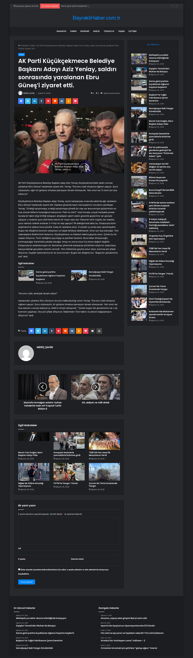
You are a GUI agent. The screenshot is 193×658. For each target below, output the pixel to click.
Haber (73, 31)
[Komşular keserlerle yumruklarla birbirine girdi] (69, 441)
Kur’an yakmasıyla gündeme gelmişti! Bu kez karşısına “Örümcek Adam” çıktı (161, 152)
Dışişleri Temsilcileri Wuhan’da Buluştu (159, 70)
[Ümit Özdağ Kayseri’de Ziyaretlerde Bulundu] (139, 302)
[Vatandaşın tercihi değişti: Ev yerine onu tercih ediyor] (139, 167)
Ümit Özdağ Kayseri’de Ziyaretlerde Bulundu (161, 300)
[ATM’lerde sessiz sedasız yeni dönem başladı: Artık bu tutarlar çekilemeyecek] (139, 206)
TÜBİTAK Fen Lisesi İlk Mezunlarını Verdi (99, 454)
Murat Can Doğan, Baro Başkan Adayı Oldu (30, 454)
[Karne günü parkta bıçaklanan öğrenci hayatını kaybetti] (26, 275)
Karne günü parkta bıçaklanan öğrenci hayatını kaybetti (85, 6)
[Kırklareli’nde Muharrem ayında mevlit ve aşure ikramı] (139, 315)
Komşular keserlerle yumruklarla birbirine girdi (67, 454)
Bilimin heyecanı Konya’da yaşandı (158, 179)
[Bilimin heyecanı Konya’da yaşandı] (139, 181)
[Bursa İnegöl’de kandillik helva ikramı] (139, 194)
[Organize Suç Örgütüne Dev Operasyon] (139, 239)
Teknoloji (109, 31)
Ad (20, 548)
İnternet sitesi (77, 559)
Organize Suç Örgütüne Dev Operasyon (161, 237)
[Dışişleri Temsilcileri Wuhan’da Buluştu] (139, 72)
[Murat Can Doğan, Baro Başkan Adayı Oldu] (33, 441)
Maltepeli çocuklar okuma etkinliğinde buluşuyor (159, 58)
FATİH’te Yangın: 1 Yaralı (66, 483)
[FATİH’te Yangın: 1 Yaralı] (69, 472)
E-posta (22, 559)
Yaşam (121, 31)
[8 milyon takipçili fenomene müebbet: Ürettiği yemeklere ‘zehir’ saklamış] (139, 223)
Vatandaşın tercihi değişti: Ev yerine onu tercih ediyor (159, 166)
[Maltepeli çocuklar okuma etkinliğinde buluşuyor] (139, 59)
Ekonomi (84, 31)
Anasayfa (61, 31)
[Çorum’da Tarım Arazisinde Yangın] (104, 472)
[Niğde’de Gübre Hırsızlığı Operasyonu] (33, 472)
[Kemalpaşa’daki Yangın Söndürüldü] (79, 275)
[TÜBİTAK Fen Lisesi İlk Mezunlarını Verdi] (104, 441)
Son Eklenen (153, 44)
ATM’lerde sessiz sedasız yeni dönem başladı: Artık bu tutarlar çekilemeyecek (162, 207)
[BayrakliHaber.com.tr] (96, 17)
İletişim (132, 31)
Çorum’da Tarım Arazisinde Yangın (103, 484)
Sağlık (96, 31)
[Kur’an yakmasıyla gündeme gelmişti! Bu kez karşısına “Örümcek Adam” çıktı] (139, 151)
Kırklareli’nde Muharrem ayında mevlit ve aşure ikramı (161, 314)
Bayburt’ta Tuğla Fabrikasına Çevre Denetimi (158, 97)
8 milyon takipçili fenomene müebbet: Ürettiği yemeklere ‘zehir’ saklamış (162, 224)
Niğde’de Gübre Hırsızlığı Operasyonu (30, 484)
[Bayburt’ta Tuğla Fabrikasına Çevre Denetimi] (139, 98)
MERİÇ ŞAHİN (28, 93)
